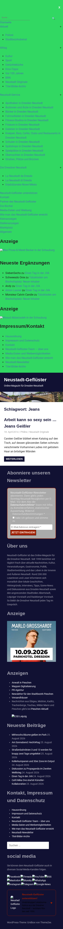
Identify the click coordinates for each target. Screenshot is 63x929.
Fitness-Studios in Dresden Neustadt (26, 120)
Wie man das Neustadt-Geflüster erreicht (24, 214)
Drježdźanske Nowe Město (21, 184)
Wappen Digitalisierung (24, 686)
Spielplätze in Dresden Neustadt (24, 150)
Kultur (8, 56)
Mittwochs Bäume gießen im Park (29, 734)
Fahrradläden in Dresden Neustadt (25, 116)
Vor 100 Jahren (14, 73)
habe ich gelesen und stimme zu (30, 519)
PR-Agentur (18, 690)
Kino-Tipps (11, 69)
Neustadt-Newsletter (17, 362)
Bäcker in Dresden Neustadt (21, 111)
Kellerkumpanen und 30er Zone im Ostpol (33, 761)
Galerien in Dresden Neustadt (22, 129)
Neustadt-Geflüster (25, 379)
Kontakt (4, 197)
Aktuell (4, 26)
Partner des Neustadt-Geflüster (18, 201)
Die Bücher (6, 206)
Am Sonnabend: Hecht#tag (26, 742)
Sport (8, 60)
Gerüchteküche (14, 64)
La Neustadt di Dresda (18, 180)
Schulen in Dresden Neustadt (22, 141)
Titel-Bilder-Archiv (15, 86)
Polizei (9, 35)
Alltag (3, 47)
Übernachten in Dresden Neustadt (25, 154)
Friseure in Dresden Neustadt (22, 124)
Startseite (5, 22)
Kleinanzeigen (8, 218)
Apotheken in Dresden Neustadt (24, 103)
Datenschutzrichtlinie (22, 504)
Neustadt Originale (16, 82)
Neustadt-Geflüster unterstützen (18, 193)
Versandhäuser (20, 697)
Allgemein (6, 231)
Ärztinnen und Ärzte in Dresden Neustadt (29, 107)
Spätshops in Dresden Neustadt (24, 146)
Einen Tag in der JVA (37, 273)
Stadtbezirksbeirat (16, 39)
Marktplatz (6, 227)
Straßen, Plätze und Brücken (22, 159)
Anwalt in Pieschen (21, 682)
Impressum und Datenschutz (22, 340)
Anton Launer (13, 290)
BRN (8, 77)
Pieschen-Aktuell (39, 709)
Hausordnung (13, 336)
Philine (23, 432)
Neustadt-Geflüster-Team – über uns (26, 349)
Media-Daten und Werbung (16, 210)
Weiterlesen (14, 459)
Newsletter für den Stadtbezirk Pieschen (32, 694)
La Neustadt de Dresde (18, 176)
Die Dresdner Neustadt (13, 167)
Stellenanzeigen (9, 223)
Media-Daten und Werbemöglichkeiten (27, 353)
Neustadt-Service (10, 94)
